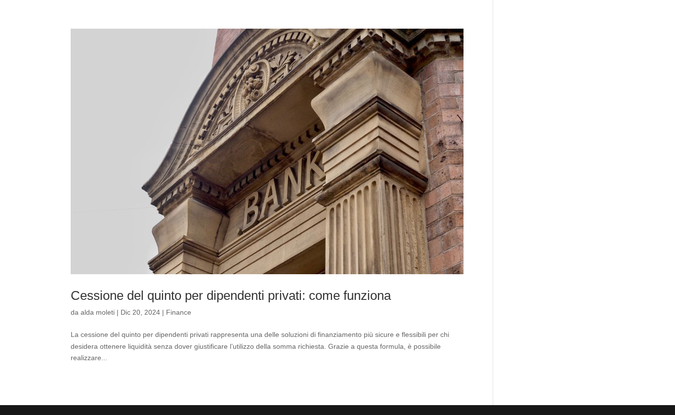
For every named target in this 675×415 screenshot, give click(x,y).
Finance (178, 312)
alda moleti (98, 312)
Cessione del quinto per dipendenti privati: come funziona (231, 295)
